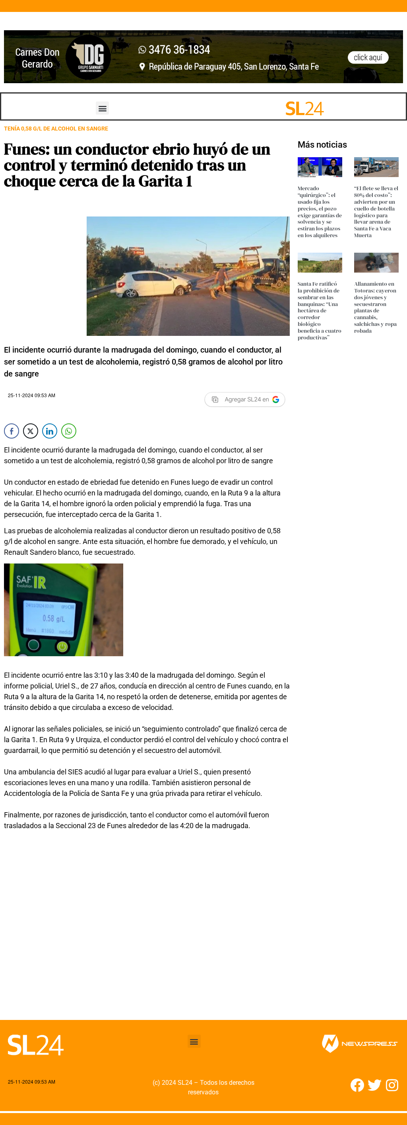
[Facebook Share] (11, 431)
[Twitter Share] (30, 431)
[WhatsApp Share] (68, 431)
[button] (102, 108)
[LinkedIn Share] (49, 431)
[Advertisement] (147, 930)
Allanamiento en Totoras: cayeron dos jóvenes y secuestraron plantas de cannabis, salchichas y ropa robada (375, 307)
